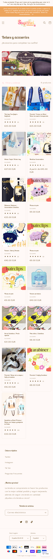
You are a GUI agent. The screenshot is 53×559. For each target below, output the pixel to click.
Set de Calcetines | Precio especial (12, 334)
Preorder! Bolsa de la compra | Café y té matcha (13, 376)
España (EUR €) (17, 538)
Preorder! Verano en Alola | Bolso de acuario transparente (39, 115)
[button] (3, 22)
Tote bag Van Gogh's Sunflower (10, 115)
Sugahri (23, 555)
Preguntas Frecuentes (13, 474)
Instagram (9, 463)
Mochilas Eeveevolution (37, 159)
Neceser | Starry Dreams (11, 250)
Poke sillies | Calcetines (37, 333)
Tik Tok (7, 468)
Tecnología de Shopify (30, 555)
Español (36, 538)
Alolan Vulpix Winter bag (12, 159)
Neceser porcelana (35, 294)
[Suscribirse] (45, 513)
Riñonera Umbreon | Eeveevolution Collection (11, 206)
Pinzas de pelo (34, 205)
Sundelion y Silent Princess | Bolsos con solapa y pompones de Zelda (13, 422)
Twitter (7, 457)
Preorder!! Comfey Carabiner (38, 375)
